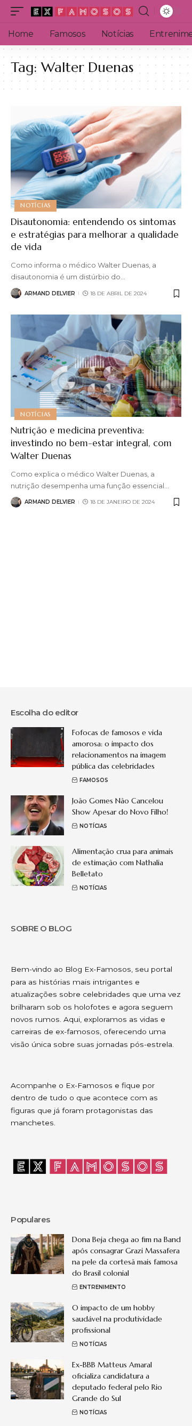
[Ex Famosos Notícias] (82, 11)
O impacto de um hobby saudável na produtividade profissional (117, 1319)
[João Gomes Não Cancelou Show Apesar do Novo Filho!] (37, 815)
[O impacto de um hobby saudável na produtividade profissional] (37, 1322)
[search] (143, 11)
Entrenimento (102, 1287)
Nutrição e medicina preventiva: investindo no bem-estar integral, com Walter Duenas (91, 443)
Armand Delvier (50, 293)
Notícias (35, 205)
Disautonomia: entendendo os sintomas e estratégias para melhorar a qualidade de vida (95, 234)
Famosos (93, 780)
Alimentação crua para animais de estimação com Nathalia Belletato (122, 863)
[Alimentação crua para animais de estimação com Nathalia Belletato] (37, 866)
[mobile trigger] (20, 11)
